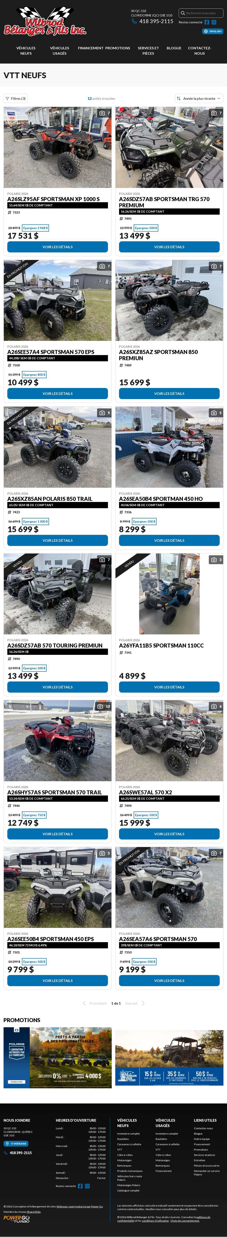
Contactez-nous (203, 1128)
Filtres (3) (18, 98)
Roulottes (123, 1139)
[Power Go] (53, 1219)
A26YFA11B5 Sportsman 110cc (161, 645)
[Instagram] (214, 22)
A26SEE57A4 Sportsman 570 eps (50, 352)
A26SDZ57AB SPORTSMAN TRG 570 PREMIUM (164, 202)
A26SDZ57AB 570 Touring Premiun (54, 645)
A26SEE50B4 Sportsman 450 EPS (50, 939)
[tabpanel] (81, 1153)
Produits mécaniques (130, 1171)
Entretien (199, 1160)
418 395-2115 (156, 21)
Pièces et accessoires (207, 1165)
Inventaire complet (128, 1133)
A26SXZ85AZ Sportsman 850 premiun (158, 355)
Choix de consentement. (185, 1220)
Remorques (124, 1165)
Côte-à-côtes (125, 1155)
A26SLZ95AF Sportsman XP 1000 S (53, 199)
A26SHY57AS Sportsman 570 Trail (54, 792)
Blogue (174, 48)
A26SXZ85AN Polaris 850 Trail (49, 499)
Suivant (131, 1003)
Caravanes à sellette (129, 1144)
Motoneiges (124, 1160)
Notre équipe (202, 1139)
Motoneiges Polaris (128, 1185)
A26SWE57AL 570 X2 (145, 792)
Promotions (117, 48)
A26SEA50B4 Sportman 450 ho (161, 499)
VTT (119, 1149)
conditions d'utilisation (155, 1220)
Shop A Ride (34, 1211)
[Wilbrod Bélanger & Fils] (59, 21)
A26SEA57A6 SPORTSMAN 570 (158, 939)
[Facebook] (206, 22)
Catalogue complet (128, 1190)
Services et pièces (204, 1155)
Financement (91, 48)
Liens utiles (205, 1120)
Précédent (98, 1003)
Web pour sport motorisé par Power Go (80, 1206)
